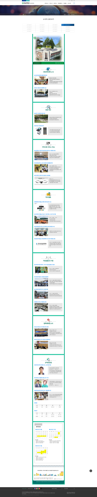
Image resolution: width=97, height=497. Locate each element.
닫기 (69, 16)
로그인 (69, 0)
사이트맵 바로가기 (73, 3)
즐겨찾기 (73, 14)
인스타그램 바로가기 (36, 488)
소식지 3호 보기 (42, 31)
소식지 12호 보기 (29, 26)
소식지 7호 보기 (42, 29)
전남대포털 (27, 0)
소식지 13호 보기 (67, 24)
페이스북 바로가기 (34, 488)
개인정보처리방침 (24, 488)
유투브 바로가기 (39, 488)
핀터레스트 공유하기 (64, 16)
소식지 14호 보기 (54, 24)
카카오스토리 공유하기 (63, 16)
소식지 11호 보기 (42, 26)
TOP (90, 471)
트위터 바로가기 (41, 488)
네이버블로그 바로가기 (38, 488)
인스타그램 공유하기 (66, 16)
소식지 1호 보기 (68, 31)
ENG (74, 0)
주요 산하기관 (66, 488)
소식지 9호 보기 (68, 26)
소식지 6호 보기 (55, 29)
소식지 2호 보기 (55, 31)
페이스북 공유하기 (61, 16)
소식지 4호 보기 (29, 31)
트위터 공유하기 (62, 16)
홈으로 (23, 14)
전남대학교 (24, 0)
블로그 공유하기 (65, 16)
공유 (69, 14)
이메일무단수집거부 (30, 488)
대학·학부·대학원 (54, 488)
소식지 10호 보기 (54, 26)
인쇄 (65, 14)
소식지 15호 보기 (42, 24)
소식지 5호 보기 (68, 29)
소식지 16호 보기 (29, 24)
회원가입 (72, 0)
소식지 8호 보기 (29, 29)
